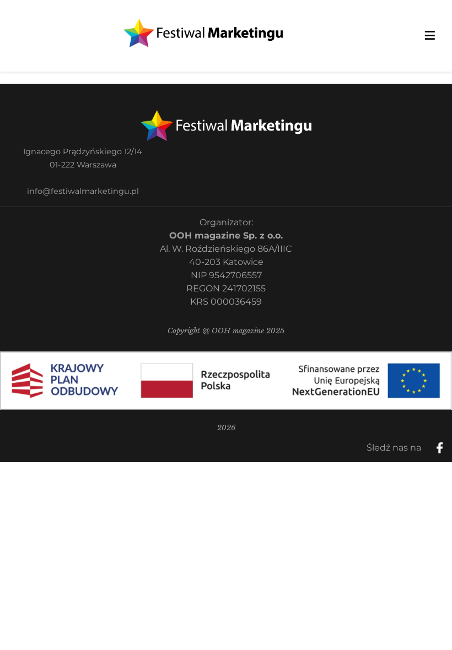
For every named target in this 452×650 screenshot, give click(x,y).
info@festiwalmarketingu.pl (83, 191)
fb (448, 444)
